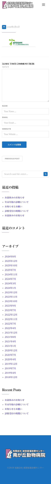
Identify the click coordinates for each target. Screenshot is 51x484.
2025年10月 (11, 265)
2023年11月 (11, 297)
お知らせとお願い (13, 206)
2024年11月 (11, 274)
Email (5, 117)
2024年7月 (10, 279)
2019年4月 (10, 373)
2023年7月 (10, 310)
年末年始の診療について (17, 202)
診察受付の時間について (17, 211)
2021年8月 (10, 337)
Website (6, 129)
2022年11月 (11, 319)
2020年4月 (10, 359)
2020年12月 (11, 350)
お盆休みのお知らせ (14, 197)
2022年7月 (10, 324)
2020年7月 (10, 355)
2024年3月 (10, 283)
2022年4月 (10, 328)
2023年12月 (11, 292)
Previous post (12, 159)
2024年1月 (10, 288)
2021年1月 (10, 346)
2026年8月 (10, 256)
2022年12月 (11, 315)
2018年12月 (11, 377)
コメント (5, 67)
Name (5, 106)
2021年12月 (11, 333)
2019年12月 (11, 364)
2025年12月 (11, 261)
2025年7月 (10, 270)
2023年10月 (11, 301)
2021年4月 (10, 341)
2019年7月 (10, 368)
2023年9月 (10, 306)
